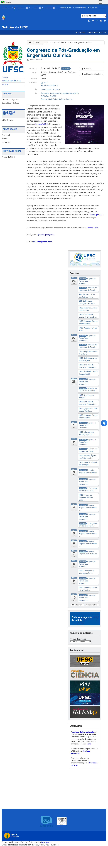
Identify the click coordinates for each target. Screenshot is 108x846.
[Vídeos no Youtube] (97, 21)
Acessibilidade (65, 8)
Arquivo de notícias (78, 639)
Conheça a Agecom (10, 99)
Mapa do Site (92, 8)
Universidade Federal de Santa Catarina (57, 99)
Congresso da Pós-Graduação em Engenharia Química (70, 42)
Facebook (6, 135)
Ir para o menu (22, 8)
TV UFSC (5, 84)
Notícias (38, 42)
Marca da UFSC (8, 157)
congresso (46, 89)
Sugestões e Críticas (10, 103)
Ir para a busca (35, 8)
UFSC (54, 96)
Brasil (8, 2)
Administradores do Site (97, 32)
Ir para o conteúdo (8, 8)
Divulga (5, 77)
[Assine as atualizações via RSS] (105, 21)
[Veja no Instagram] (101, 21)
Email (45, 82)
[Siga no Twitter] (93, 21)
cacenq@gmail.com (42, 241)
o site (89, 744)
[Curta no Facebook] (89, 21)
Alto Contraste (79, 8)
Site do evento (49, 85)
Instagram (6, 142)
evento (56, 89)
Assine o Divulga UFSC (11, 81)
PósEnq (46, 96)
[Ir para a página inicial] (29, 43)
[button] (92, 74)
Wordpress (46, 842)
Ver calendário (91, 605)
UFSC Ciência (7, 120)
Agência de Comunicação (83, 732)
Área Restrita (80, 32)
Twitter (5, 138)
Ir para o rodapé (48, 8)
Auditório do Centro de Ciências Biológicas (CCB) (61, 93)
